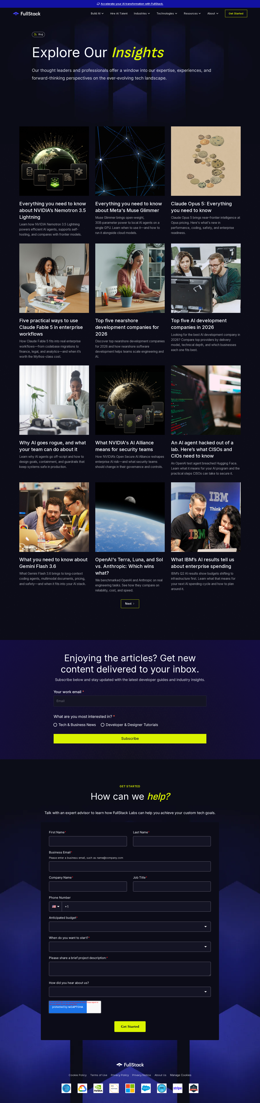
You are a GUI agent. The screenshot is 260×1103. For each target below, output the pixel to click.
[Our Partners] (130, 1088)
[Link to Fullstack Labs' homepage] (130, 1064)
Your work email (69, 692)
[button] (97, 13)
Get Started (236, 13)
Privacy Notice (141, 1075)
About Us (160, 1075)
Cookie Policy (78, 1075)
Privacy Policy (120, 1075)
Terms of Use (98, 1075)
